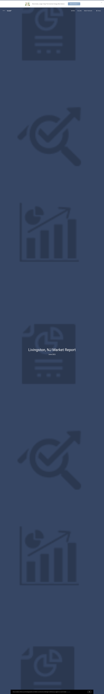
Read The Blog (88, 10)
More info (68, 691)
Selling (79, 10)
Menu (99, 10)
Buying (73, 10)
